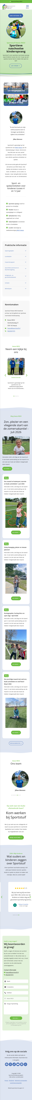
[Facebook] (6, 1064)
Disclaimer (11, 1080)
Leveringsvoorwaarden (16, 1083)
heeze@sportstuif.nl (13, 328)
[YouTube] (18, 1064)
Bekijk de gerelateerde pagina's (15, 1088)
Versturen (15, 1018)
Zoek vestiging (14, 15)
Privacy (6, 1080)
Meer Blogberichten (15, 743)
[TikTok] (14, 1064)
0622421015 (11, 331)
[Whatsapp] (25, 1064)
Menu (27, 8)
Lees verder (15, 66)
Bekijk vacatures (15, 837)
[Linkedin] (21, 1064)
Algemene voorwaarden (21, 1080)
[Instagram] (10, 1064)
